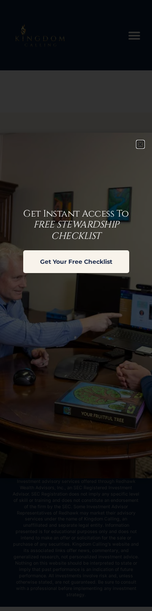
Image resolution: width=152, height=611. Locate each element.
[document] (76, 305)
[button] (140, 144)
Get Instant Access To (76, 225)
